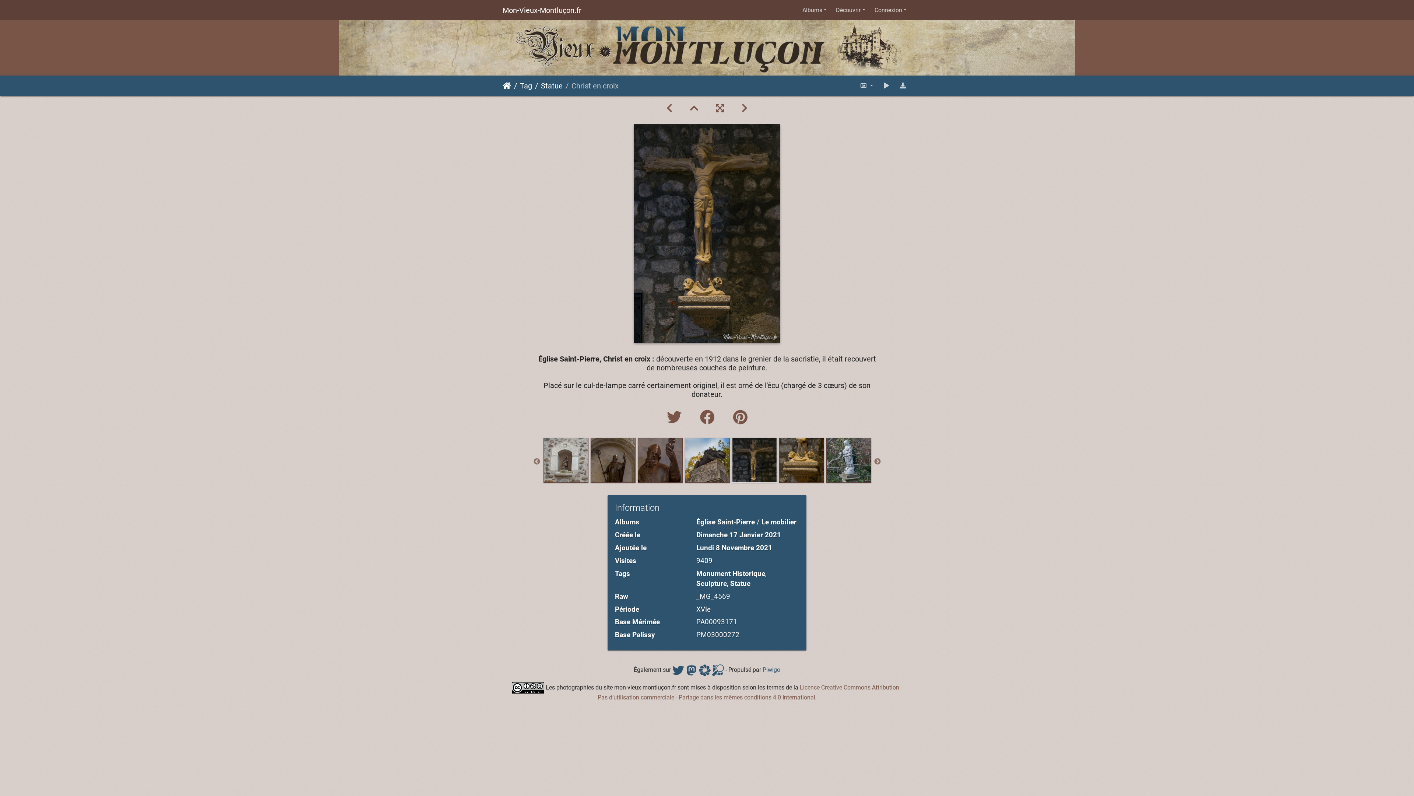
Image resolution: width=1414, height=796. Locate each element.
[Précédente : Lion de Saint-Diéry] (669, 108)
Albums (812, 10)
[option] (566, 460)
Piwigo (771, 669)
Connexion (888, 10)
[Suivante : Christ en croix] (744, 108)
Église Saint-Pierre (725, 522)
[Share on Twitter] (676, 417)
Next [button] (877, 461)
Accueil (507, 86)
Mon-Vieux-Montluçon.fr (542, 10)
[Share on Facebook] (709, 417)
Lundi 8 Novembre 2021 (734, 548)
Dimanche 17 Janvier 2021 (738, 535)
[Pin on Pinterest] (740, 417)
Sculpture (711, 583)
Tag (526, 85)
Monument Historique (730, 573)
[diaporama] (886, 85)
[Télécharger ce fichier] (902, 85)
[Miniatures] (694, 108)
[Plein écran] (720, 108)
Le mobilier (778, 522)
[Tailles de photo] (866, 85)
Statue (552, 85)
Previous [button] (537, 461)
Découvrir (848, 10)
